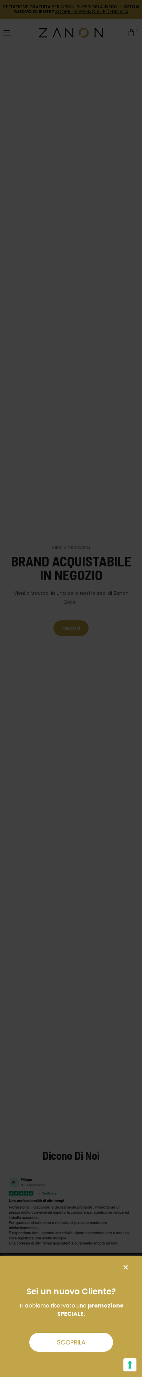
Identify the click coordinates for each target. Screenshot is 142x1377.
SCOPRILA (71, 1342)
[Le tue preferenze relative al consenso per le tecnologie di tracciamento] (129, 1364)
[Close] (125, 1267)
